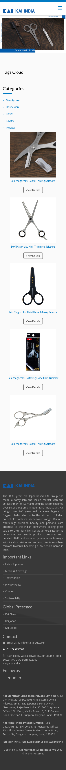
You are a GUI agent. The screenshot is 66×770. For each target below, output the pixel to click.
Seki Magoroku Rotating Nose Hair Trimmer (33, 378)
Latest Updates (14, 564)
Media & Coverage (16, 571)
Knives (10, 114)
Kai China (10, 614)
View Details (33, 189)
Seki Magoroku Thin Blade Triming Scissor (33, 312)
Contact (9, 591)
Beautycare (13, 100)
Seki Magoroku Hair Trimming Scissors (33, 246)
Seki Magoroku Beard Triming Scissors (33, 180)
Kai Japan (10, 621)
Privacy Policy (13, 584)
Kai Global (11, 627)
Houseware (13, 107)
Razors (10, 120)
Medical (10, 127)
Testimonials (12, 578)
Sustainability (13, 598)
